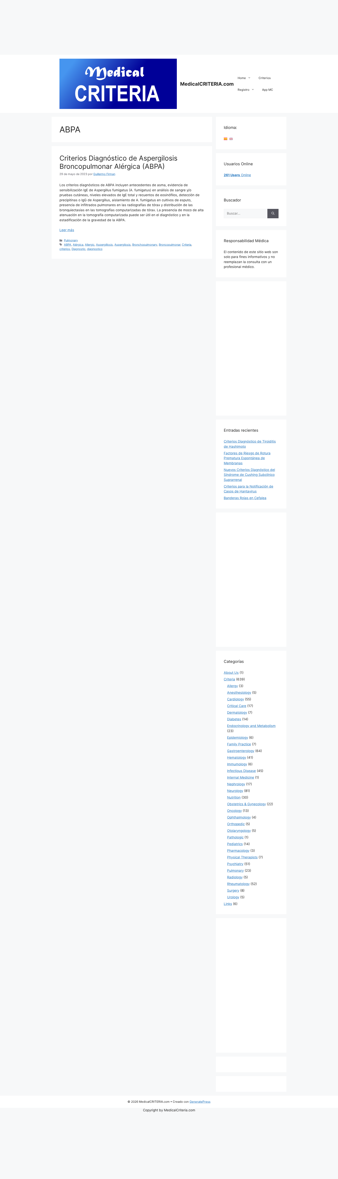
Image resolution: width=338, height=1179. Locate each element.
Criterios (265, 78)
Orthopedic (236, 824)
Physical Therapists (242, 857)
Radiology (235, 877)
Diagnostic (78, 249)
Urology (233, 897)
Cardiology (235, 699)
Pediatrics (235, 844)
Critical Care (236, 706)
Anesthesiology (239, 693)
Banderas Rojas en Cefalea (245, 498)
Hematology (236, 757)
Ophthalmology (239, 817)
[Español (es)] (225, 139)
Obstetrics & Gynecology (246, 804)
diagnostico (94, 249)
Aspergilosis (122, 244)
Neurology (235, 791)
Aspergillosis (104, 244)
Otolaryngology (239, 831)
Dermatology (237, 712)
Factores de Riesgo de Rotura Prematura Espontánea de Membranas (247, 458)
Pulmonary (71, 240)
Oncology (234, 811)
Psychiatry (235, 864)
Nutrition (234, 797)
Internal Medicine (240, 777)
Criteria (186, 244)
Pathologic (235, 837)
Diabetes (234, 719)
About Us (231, 673)
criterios (64, 249)
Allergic (89, 244)
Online (237, 175)
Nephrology (236, 784)
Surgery (233, 890)
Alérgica (78, 244)
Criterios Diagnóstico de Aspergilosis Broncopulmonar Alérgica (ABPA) (118, 162)
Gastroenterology (240, 751)
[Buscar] (273, 213)
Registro (243, 90)
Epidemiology (237, 738)
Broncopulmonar (169, 244)
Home (242, 78)
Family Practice (239, 744)
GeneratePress (200, 1102)
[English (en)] (231, 139)
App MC (267, 90)
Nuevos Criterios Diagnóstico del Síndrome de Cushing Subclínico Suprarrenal (249, 475)
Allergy (232, 686)
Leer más (66, 230)
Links (228, 904)
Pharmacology (238, 851)
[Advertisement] (117, 27)
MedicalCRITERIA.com (207, 84)
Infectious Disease (241, 771)
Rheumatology (238, 884)
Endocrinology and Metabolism (251, 726)
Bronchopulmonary (144, 244)
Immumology (237, 764)
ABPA (67, 244)
